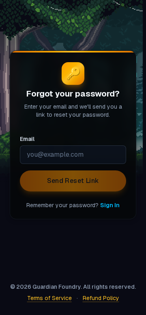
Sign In (108, 219)
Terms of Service (48, 298)
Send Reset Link (71, 194)
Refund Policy (99, 298)
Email (27, 117)
